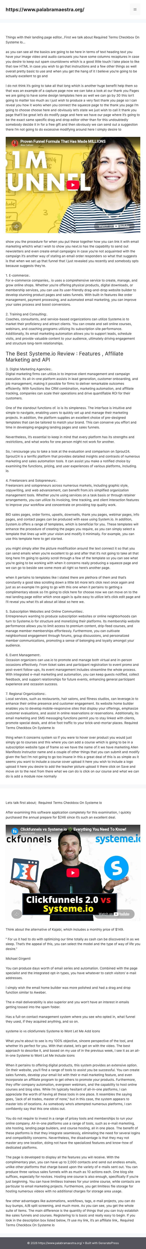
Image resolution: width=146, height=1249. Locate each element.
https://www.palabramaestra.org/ (45, 9)
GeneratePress (108, 1243)
